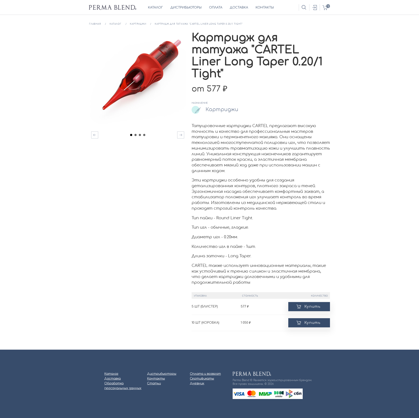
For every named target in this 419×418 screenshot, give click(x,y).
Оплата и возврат (205, 373)
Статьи (154, 383)
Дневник (197, 383)
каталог (155, 7)
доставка (239, 7)
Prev (94, 134)
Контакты (156, 378)
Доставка (112, 378)
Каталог (111, 373)
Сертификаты (202, 378)
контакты (265, 7)
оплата (215, 7)
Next (180, 134)
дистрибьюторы (186, 7)
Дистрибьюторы (161, 373)
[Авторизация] (314, 7)
